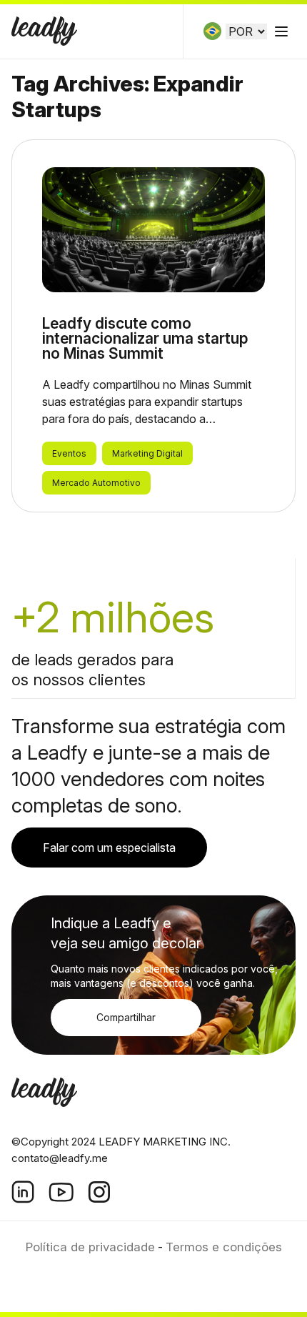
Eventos (69, 453)
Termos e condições (224, 1247)
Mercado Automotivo (96, 482)
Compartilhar (126, 1017)
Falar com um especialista (109, 847)
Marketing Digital (147, 453)
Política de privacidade (90, 1247)
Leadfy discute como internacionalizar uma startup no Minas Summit (145, 338)
